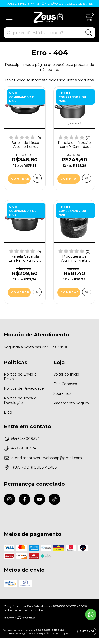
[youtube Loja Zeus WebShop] (39, 499)
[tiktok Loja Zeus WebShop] (54, 499)
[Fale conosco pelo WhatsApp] (90, 614)
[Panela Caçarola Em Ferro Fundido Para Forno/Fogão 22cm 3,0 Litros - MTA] (37, 292)
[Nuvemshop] (20, 618)
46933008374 (23, 448)
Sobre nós (62, 393)
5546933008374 (25, 438)
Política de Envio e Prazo (20, 376)
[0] (88, 18)
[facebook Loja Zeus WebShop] (24, 499)
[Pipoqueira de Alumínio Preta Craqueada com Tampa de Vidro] (86, 292)
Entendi (87, 631)
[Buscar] (89, 33)
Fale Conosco (65, 384)
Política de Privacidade (24, 388)
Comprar (70, 178)
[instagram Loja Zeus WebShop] (9, 499)
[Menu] (9, 17)
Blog (8, 412)
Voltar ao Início (66, 374)
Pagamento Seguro (71, 403)
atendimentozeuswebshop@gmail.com (46, 458)
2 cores (74, 123)
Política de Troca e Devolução (20, 400)
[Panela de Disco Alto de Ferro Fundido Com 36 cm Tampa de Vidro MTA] (37, 178)
